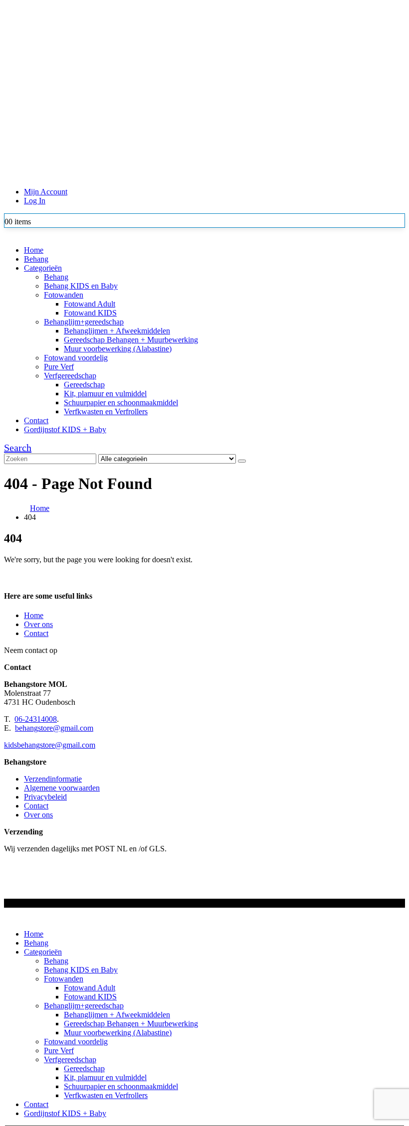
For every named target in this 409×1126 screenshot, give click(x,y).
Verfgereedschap (70, 375)
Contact (36, 420)
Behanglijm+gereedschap (84, 322)
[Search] (242, 461)
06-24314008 (35, 719)
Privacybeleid (45, 797)
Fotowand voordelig (76, 357)
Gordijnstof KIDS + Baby (65, 429)
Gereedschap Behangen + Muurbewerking (131, 339)
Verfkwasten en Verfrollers (106, 411)
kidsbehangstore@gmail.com (49, 745)
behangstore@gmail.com (54, 728)
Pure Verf (59, 366)
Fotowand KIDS (90, 313)
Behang (36, 259)
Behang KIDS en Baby (81, 286)
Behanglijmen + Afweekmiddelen (117, 330)
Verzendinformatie (53, 779)
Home (33, 250)
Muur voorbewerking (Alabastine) (118, 348)
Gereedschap (84, 384)
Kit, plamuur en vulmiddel (105, 393)
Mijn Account (45, 191)
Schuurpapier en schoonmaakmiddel (121, 402)
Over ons (38, 624)
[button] (17, 447)
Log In (34, 200)
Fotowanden (63, 295)
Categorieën (43, 268)
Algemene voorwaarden (62, 788)
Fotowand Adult (89, 304)
